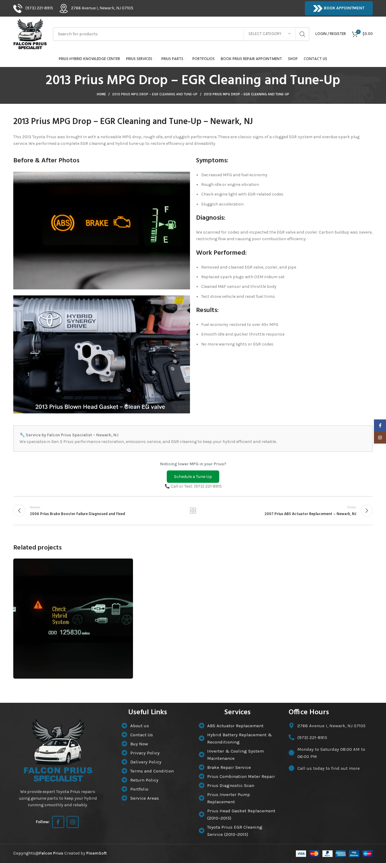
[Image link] (58, 749)
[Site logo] (30, 33)
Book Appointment (344, 8)
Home (101, 94)
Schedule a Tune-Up (193, 476)
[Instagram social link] (73, 822)
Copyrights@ (38, 853)
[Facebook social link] (58, 822)
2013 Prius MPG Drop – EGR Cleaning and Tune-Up (155, 94)
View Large (125, 565)
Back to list (193, 511)
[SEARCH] (302, 34)
